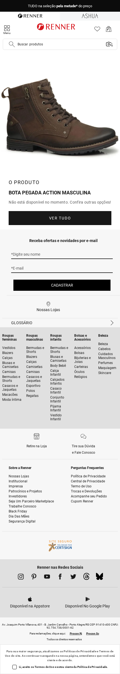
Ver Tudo (60, 218)
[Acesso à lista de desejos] (97, 30)
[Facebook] (60, 577)
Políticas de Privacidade (80, 651)
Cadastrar (62, 285)
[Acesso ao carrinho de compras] (108, 30)
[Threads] (86, 578)
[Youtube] (47, 577)
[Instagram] (20, 577)
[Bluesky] (99, 578)
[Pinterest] (33, 577)
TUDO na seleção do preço (60, 6)
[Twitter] (73, 577)
